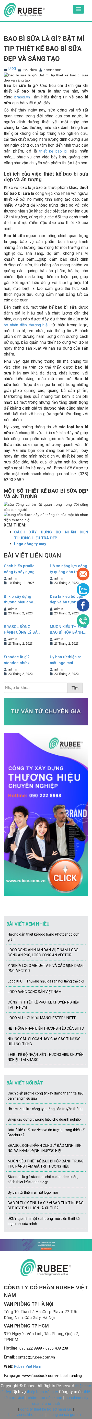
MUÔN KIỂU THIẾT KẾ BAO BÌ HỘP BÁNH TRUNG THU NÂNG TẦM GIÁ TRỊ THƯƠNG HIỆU (68, 629)
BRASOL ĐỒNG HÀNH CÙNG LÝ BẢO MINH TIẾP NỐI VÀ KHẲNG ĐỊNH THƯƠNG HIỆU (22, 629)
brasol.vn (22, 97)
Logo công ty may (30, 544)
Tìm (75, 688)
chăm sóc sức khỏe (45, 1397)
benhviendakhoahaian (26, 1414)
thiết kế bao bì (53, 151)
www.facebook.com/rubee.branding (52, 1375)
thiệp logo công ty (42, 1392)
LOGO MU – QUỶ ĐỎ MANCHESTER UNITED (42, 1018)
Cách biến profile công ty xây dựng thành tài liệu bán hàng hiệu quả (19, 569)
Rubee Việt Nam (27, 1366)
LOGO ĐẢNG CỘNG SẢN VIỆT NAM (35, 992)
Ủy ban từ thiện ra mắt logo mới (66, 660)
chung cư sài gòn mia (66, 1414)
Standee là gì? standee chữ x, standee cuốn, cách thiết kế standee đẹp (22, 660)
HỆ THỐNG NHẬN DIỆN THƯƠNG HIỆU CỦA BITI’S (46, 1028)
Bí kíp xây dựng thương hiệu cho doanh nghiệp (18, 599)
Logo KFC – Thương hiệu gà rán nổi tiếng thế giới (46, 981)
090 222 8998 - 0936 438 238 (43, 1348)
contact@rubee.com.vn (35, 1357)
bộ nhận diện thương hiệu (27, 325)
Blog (12, 68)
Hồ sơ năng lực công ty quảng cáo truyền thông (45, 1109)
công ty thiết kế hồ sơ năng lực (46, 1409)
